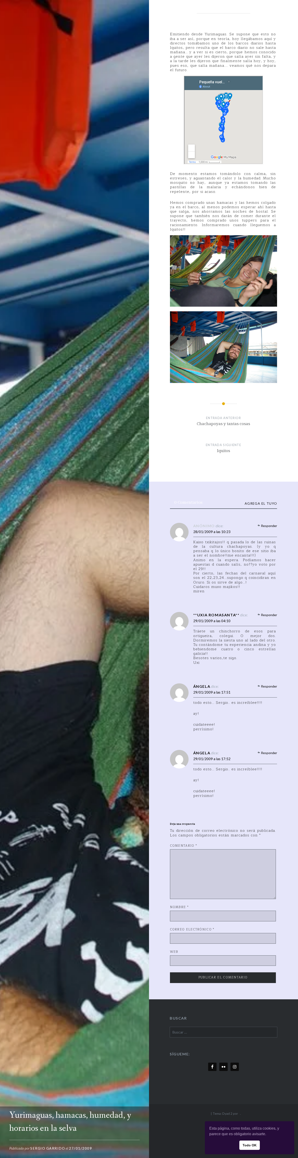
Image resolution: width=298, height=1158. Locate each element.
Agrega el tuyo (261, 503)
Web (174, 952)
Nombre (179, 907)
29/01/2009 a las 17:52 (211, 759)
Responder (269, 526)
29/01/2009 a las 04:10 (211, 621)
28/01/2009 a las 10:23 (211, 532)
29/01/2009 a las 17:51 (211, 692)
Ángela (201, 686)
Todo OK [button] (250, 1145)
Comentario (183, 846)
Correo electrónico (192, 930)
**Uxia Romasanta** (216, 615)
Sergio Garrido (47, 1148)
